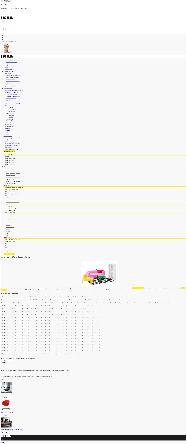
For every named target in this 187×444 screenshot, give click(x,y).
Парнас (11, 117)
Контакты (6, 439)
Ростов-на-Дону (10, 126)
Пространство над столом (12, 77)
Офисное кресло (10, 64)
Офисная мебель (10, 140)
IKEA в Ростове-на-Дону (138, 288)
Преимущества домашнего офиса (14, 90)
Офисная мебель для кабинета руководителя (12, 429)
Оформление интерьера (12, 149)
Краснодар (9, 124)
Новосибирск (9, 122)
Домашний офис (8, 88)
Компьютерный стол (11, 62)
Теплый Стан (12, 109)
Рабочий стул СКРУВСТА (7, 412)
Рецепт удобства (10, 79)
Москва (8, 105)
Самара (8, 128)
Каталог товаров (8, 136)
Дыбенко (11, 115)
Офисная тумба (10, 69)
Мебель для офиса (8, 60)
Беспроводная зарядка (12, 145)
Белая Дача (12, 111)
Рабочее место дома (11, 98)
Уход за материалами (11, 94)
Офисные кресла (10, 83)
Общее (8, 100)
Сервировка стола (10, 141)
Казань (8, 130)
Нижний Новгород (11, 121)
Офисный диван (10, 65)
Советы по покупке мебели (13, 96)
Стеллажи (8, 73)
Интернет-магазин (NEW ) (13, 103)
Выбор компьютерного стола (13, 75)
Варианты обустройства (12, 92)
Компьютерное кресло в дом (13, 84)
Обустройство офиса (9, 71)
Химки (11, 107)
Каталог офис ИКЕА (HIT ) (13, 138)
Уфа (7, 132)
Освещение (9, 147)
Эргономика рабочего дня (13, 81)
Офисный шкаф (10, 67)
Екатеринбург (9, 119)
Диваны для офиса (11, 86)
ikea (6, 397)
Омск (7, 134)
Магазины (6, 102)
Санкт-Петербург (10, 113)
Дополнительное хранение (13, 143)
